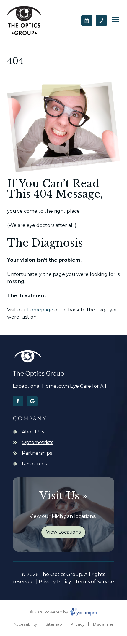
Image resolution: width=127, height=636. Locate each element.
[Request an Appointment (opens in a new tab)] (86, 20)
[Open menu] (115, 19)
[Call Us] (101, 20)
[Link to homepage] (24, 20)
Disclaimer (103, 624)
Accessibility (25, 624)
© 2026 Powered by (49, 612)
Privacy (77, 624)
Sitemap (53, 624)
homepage (40, 310)
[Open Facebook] (18, 401)
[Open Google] (32, 401)
